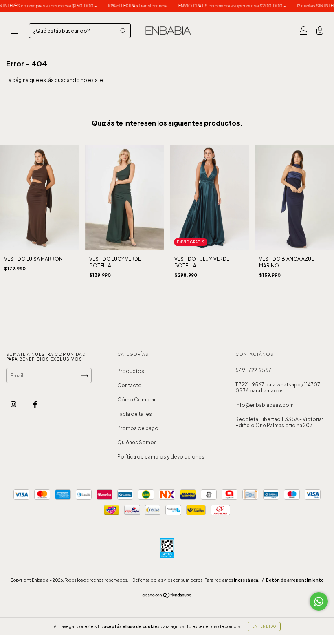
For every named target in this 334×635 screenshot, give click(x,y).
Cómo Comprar (136, 400)
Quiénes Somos (137, 442)
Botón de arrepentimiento (295, 580)
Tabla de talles (134, 414)
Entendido (264, 626)
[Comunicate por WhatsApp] (319, 601)
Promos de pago (137, 428)
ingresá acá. (246, 580)
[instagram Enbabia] (14, 404)
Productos (130, 371)
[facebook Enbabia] (35, 404)
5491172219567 (253, 370)
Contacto (129, 385)
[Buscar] (123, 30)
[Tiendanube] (167, 596)
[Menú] (14, 32)
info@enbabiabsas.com (264, 405)
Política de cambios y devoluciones (160, 457)
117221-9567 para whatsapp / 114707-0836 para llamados (279, 387)
